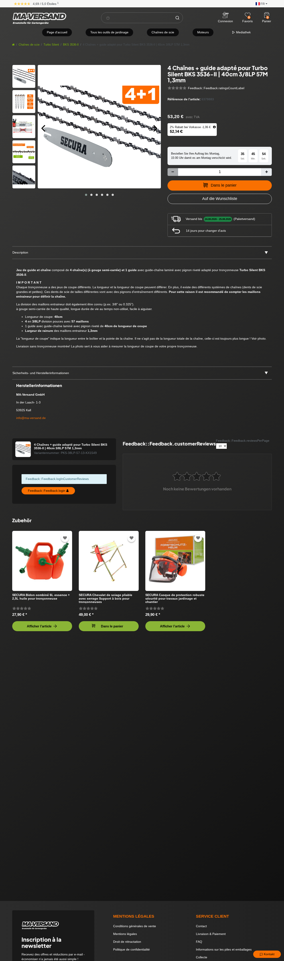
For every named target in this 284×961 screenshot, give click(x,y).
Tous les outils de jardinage (109, 32)
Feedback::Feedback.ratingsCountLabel (216, 88)
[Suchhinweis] (108, 18)
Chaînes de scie (163, 32)
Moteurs (203, 32)
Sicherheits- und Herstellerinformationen (40, 373)
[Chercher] (177, 18)
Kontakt (268, 954)
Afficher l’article (39, 626)
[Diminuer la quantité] (173, 172)
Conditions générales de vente (134, 926)
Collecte (201, 957)
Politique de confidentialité (131, 949)
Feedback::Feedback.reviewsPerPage (242, 440)
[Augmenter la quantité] (266, 172)
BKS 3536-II (71, 44)
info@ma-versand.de (31, 418)
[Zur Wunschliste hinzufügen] (65, 538)
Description (20, 252)
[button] (260, 3)
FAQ (199, 941)
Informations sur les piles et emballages (224, 949)
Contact (201, 926)
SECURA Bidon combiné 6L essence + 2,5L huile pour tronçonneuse (41, 596)
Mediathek (243, 32)
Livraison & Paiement (211, 934)
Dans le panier (224, 185)
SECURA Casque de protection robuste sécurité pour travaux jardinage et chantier (174, 598)
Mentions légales (125, 934)
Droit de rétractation (127, 941)
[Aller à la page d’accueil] (13, 44)
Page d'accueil (57, 32)
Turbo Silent (51, 44)
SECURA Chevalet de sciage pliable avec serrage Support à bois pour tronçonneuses (105, 598)
